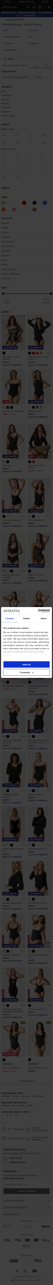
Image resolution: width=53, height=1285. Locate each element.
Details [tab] (26, 618)
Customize (25, 672)
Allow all (26, 664)
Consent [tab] (9, 618)
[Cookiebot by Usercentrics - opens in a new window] (38, 611)
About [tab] (43, 618)
